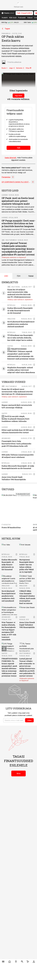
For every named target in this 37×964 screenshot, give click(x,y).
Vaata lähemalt (10, 158)
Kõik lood (12, 18)
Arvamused (6, 438)
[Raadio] (16, 961)
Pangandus (6, 177)
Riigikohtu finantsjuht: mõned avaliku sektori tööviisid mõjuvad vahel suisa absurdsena (21, 369)
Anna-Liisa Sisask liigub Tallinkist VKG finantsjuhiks (27, 624)
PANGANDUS (6, 33)
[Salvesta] (34, 287)
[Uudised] (9, 961)
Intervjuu (11, 305)
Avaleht (5, 18)
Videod (29, 18)
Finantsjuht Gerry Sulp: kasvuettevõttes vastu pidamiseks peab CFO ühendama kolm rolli (16, 443)
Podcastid (21, 18)
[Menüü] (3, 961)
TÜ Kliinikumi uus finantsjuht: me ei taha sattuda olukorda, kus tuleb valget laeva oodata (20, 337)
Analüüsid (11, 319)
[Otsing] (22, 961)
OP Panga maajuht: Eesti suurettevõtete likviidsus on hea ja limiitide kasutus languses (18, 223)
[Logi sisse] (34, 961)
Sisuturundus (11, 240)
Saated (10, 346)
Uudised (5, 195)
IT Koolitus (6, 524)
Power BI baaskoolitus (11, 527)
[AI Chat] (28, 961)
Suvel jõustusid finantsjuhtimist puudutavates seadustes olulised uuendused (21, 324)
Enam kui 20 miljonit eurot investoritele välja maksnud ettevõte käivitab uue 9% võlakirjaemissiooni (17, 391)
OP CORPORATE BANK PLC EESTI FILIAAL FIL (16, 182)
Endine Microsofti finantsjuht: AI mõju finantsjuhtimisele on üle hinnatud (20, 310)
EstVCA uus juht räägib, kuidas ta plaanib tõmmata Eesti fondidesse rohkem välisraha (15, 418)
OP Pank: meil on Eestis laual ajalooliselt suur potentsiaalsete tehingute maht (18, 201)
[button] (13, 720)
